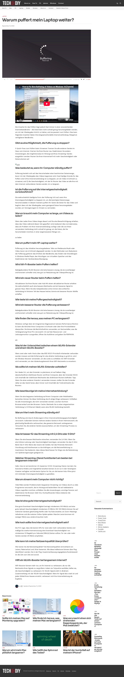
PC (15, 8)
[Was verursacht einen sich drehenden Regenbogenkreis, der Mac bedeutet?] (77, 606)
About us (43, 8)
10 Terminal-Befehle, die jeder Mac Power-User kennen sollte (98, 550)
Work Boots (102, 516)
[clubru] (17, 165)
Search (118, 493)
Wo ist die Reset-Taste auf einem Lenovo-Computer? (98, 620)
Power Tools (102, 518)
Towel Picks (102, 520)
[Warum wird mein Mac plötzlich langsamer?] (16, 638)
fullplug (100, 525)
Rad (34, 647)
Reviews (35, 8)
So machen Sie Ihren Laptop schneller (98, 571)
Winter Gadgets (103, 527)
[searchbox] (104, 493)
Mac (10, 8)
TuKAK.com (101, 531)
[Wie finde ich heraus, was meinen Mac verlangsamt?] (47, 606)
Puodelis (101, 529)
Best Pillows (102, 522)
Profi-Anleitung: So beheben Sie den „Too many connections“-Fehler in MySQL (98, 594)
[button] (117, 3)
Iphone (65, 647)
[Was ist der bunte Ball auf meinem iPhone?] (77, 638)
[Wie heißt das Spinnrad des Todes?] (47, 638)
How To (4, 8)
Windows (68, 671)
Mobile (28, 8)
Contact (51, 8)
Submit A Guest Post (62, 8)
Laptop (21, 8)
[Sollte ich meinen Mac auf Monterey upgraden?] (16, 606)
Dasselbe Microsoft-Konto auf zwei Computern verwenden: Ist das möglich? (98, 644)
